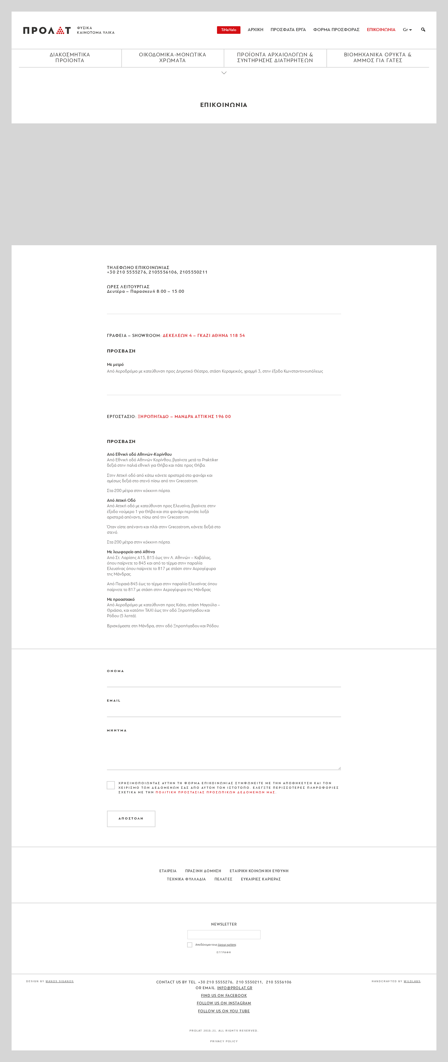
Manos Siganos (60, 981)
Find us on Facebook (224, 996)
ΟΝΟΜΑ (115, 671)
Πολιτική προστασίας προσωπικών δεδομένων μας (216, 792)
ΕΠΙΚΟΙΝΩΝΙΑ (381, 30)
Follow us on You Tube (224, 1011)
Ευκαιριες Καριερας (261, 879)
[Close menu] (224, 78)
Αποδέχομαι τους (215, 945)
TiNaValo (228, 30)
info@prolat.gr (234, 988)
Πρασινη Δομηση (203, 871)
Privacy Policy (224, 1041)
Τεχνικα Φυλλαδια (186, 879)
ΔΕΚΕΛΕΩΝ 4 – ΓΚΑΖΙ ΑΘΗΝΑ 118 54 (203, 336)
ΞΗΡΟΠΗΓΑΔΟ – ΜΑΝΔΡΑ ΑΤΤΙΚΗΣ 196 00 (184, 417)
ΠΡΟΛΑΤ (47, 30)
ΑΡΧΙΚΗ (255, 30)
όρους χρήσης (227, 945)
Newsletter (224, 924)
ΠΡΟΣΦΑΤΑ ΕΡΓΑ (288, 30)
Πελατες (224, 879)
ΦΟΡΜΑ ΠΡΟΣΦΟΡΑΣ (336, 30)
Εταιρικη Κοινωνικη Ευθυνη (259, 871)
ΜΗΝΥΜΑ (117, 730)
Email (114, 701)
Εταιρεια (168, 871)
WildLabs (412, 981)
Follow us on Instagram (224, 1003)
